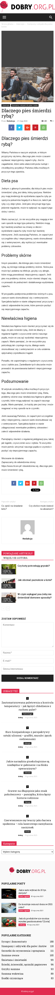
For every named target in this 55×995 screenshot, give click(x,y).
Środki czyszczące (12, 978)
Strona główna (7, 24)
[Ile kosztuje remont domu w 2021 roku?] (8, 908)
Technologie (27, 714)
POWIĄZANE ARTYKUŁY (18, 553)
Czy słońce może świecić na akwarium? (41, 507)
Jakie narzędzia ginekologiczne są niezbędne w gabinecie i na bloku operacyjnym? (27, 765)
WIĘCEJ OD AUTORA (15, 557)
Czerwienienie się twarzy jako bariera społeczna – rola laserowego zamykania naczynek (28, 824)
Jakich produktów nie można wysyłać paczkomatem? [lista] (34, 920)
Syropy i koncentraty (14, 941)
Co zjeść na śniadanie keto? (12, 507)
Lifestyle (27, 743)
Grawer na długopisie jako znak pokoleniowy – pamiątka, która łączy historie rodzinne (27, 794)
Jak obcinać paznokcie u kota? (35, 579)
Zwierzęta (5, 105)
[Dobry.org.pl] (27, 7)
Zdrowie (27, 773)
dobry (20, 717)
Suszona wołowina (12, 973)
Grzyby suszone (10, 969)
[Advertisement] (27, 48)
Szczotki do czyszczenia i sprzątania (23, 950)
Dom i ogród (24, 896)
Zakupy (27, 802)
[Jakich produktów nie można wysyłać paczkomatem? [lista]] (8, 922)
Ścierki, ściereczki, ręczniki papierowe (24, 964)
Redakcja (11, 121)
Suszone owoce (10, 955)
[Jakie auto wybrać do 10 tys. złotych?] (8, 894)
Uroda (27, 832)
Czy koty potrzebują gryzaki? (34, 565)
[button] (51, 17)
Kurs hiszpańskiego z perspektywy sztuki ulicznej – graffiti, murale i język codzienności (27, 735)
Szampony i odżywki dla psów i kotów (25, 105)
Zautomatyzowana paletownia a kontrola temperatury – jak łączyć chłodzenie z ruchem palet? (28, 706)
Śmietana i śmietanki (14, 959)
